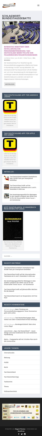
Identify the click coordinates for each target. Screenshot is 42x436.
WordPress (21, 431)
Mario (6, 339)
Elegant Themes (20, 429)
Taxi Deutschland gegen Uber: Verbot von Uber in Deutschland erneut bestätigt (20, 318)
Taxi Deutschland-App (11, 377)
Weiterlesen (9, 84)
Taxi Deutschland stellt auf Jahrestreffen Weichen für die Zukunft (20, 290)
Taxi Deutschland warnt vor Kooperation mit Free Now (20, 297)
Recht (6, 367)
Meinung (7, 357)
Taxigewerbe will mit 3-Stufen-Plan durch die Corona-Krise (20, 340)
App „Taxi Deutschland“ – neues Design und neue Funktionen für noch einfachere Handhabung (20, 332)
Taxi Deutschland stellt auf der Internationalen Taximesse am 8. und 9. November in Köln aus (23, 187)
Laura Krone (8, 331)
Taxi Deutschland (10, 372)
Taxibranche (8, 382)
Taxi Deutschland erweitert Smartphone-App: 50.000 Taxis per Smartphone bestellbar (23, 178)
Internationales (9, 353)
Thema (29, 58)
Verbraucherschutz (10, 391)
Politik (25, 58)
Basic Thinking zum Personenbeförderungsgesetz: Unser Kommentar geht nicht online (20, 311)
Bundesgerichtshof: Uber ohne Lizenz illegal (20, 325)
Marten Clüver (10, 58)
